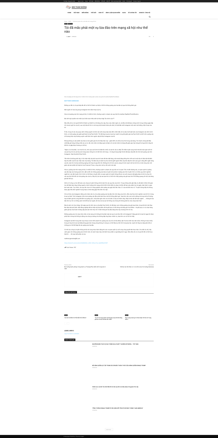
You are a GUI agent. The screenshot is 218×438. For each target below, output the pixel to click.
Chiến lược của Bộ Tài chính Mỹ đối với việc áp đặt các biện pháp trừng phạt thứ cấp (115, 386)
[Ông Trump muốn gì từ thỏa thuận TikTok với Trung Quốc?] (139, 306)
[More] (92, 41)
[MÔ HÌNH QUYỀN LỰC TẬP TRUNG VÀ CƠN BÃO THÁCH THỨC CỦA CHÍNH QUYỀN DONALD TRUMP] (77, 374)
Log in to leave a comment (71, 333)
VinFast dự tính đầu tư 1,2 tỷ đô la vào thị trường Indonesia (137, 267)
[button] (150, 17)
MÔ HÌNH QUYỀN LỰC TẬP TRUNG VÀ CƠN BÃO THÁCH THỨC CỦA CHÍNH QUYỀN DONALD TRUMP (119, 365)
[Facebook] (144, 1)
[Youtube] (153, 1)
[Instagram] (146, 1)
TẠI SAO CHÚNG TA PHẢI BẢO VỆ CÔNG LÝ (75, 317)
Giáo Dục (70, 23)
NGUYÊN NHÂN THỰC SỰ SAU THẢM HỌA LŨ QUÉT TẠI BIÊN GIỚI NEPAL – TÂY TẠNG (115, 344)
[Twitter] (149, 1)
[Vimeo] (151, 1)
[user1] (65, 36)
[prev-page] (65, 323)
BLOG (70, 21)
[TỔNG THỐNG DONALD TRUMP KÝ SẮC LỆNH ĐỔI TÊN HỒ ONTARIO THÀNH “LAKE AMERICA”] (77, 416)
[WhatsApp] (88, 41)
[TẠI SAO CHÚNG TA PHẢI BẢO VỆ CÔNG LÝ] (78, 306)
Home (65, 21)
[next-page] (68, 323)
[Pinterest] (84, 41)
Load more (108, 429)
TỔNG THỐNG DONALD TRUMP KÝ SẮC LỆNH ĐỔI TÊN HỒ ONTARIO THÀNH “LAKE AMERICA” (117, 408)
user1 (69, 36)
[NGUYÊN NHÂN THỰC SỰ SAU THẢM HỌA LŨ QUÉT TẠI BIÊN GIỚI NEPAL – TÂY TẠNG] (77, 352)
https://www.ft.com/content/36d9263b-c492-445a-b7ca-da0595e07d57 (86, 243)
